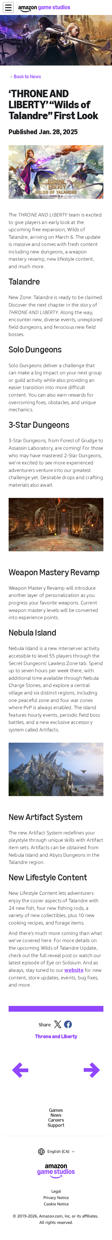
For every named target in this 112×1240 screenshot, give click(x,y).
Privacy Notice (56, 1197)
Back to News (27, 76)
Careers (56, 1120)
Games (56, 1110)
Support (56, 1125)
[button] (8, 7)
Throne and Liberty (56, 1036)
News (56, 1115)
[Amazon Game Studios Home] (44, 8)
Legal (56, 1191)
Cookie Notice (56, 1203)
